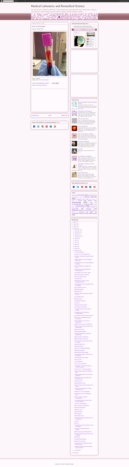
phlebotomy (44, 85)
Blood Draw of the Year (79, 441)
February (77, 250)
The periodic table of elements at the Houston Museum (83, 401)
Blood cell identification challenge (86, 133)
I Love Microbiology (79, 252)
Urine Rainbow (77, 413)
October (77, 234)
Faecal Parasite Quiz (83, 172)
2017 (74, 222)
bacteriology (81, 195)
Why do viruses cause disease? (81, 405)
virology (94, 213)
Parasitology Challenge (79, 300)
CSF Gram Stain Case (83, 118)
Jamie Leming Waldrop (44, 79)
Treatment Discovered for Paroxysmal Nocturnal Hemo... (83, 447)
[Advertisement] (49, 100)
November (77, 232)
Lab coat (76, 423)
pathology (88, 209)
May (76, 244)
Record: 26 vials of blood (80, 276)
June (76, 242)
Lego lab (76, 421)
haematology (38, 85)
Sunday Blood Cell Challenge (85, 111)
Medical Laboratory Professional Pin (82, 431)
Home (50, 115)
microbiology (80, 206)
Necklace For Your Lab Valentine (82, 391)
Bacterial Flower (78, 298)
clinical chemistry (90, 197)
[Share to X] (55, 83)
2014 (74, 228)
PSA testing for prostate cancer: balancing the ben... (81, 281)
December (77, 229)
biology (90, 195)
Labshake (80, 149)
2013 (74, 452)
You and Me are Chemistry (80, 306)
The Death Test (78, 278)
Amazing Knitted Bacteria (80, 331)
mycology (92, 206)
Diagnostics (93, 199)
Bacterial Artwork (78, 411)
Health (91, 202)
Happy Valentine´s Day (79, 383)
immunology (75, 204)
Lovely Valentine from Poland (81, 357)
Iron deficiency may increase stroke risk (83, 315)
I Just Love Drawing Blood (80, 403)
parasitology (75, 209)
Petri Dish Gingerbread (79, 407)
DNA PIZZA (77, 437)
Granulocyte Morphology (80, 439)
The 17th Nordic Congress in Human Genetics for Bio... (83, 389)
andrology (74, 195)
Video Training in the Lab (80, 287)
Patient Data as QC (78, 415)
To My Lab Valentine (82, 126)
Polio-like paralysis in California (81, 274)
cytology (87, 199)
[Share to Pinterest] (58, 83)
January (77, 450)
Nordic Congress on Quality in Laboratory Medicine (83, 207)
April (76, 246)
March (76, 248)
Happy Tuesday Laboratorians (81, 336)
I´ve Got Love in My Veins (80, 363)
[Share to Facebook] (56, 83)
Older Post (64, 115)
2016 (74, 224)
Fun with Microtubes (79, 296)
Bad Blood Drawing (78, 289)
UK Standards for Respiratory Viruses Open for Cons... (83, 444)
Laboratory (87, 204)
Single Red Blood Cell (79, 344)
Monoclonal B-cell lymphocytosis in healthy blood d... (82, 270)
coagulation (79, 199)
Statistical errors (78, 291)
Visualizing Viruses (78, 346)
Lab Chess (76, 302)
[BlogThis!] (54, 83)
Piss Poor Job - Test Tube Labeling (82, 369)
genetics (90, 200)
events (80, 200)
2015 (74, 226)
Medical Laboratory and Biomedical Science (58, 6)
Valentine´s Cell (78, 409)
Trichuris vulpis (77, 359)
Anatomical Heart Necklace (80, 304)
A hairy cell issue (78, 381)
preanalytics (82, 212)
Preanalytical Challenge (83, 141)
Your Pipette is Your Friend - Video (82, 272)
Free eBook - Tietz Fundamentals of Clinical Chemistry (82, 366)
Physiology (84, 210)
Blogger (72, 464)
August (76, 238)
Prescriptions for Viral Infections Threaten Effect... (81, 313)
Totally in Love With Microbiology (82, 348)
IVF (82, 204)
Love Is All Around (78, 361)
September (77, 236)
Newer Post (35, 115)
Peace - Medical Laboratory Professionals (80, 397)
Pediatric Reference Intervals (81, 338)
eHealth (73, 200)
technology (86, 213)
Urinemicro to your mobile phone (82, 254)
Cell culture (80, 197)
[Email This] (52, 83)
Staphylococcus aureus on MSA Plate (83, 324)
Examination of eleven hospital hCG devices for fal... (82, 378)
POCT (91, 210)
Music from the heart (79, 329)
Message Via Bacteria (79, 350)
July (76, 240)
